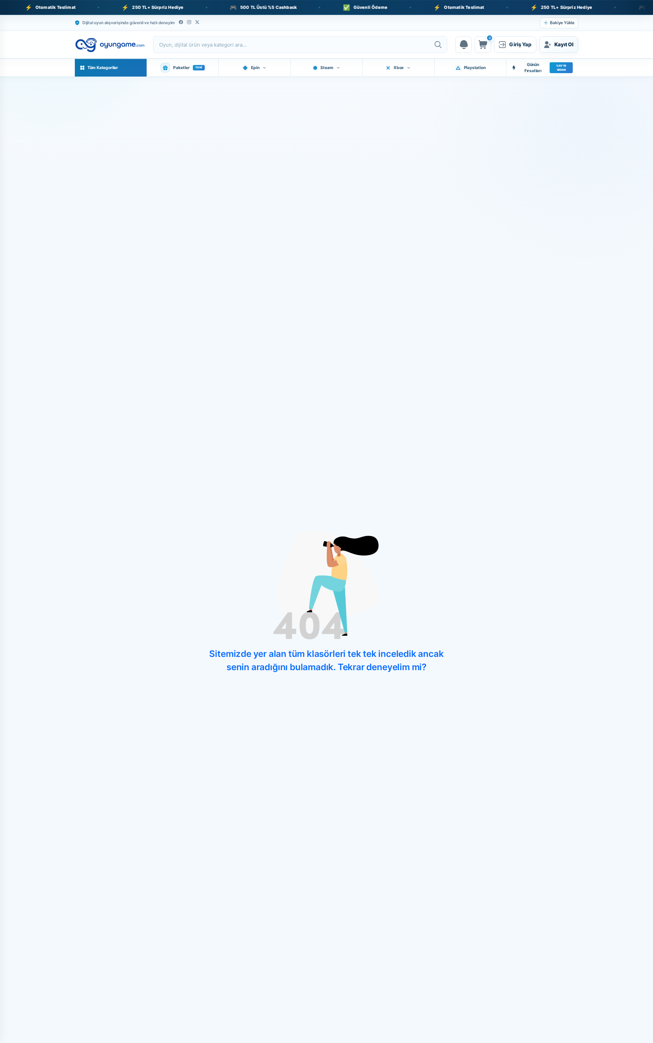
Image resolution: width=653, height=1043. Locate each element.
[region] (326, 7)
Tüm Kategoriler (102, 67)
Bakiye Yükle (562, 22)
